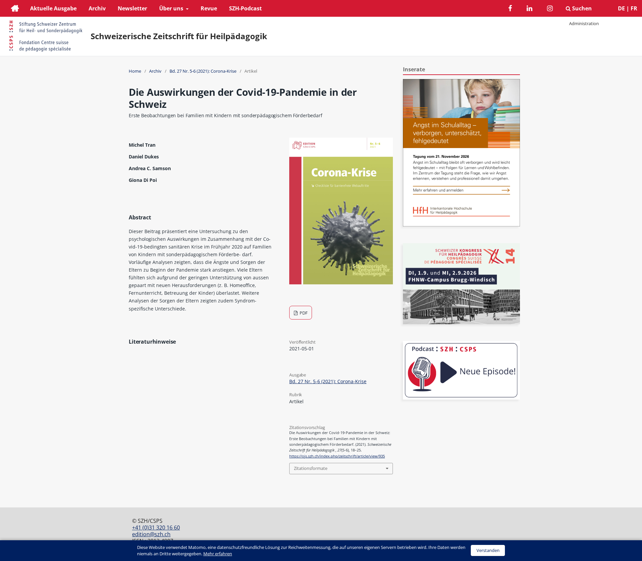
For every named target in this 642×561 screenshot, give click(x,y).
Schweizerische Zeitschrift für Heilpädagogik (179, 36)
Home (135, 71)
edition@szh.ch (151, 534)
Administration (584, 23)
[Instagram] (550, 9)
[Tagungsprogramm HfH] (461, 224)
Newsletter (132, 8)
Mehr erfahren (217, 554)
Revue (209, 8)
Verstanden (488, 550)
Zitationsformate (310, 468)
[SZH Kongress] (461, 322)
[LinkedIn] (529, 9)
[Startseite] (15, 9)
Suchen (581, 8)
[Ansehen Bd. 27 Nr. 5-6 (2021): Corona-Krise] (341, 282)
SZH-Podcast (245, 8)
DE (621, 8)
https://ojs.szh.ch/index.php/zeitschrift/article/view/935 (337, 456)
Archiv (97, 8)
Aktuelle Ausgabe (53, 8)
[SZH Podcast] (461, 398)
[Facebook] (510, 9)
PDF (303, 313)
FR (634, 8)
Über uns (172, 8)
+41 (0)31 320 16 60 (156, 527)
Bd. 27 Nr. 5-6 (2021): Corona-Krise (203, 71)
